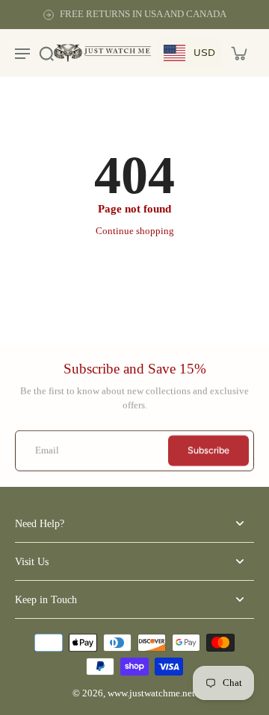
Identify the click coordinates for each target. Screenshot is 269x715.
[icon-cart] (238, 53)
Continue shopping (135, 231)
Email (47, 450)
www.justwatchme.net (151, 693)
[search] (46, 53)
